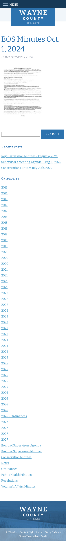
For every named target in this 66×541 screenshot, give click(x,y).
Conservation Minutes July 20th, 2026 (26, 168)
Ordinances (9, 469)
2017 (4, 199)
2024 (4, 340)
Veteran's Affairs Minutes (18, 486)
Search (52, 134)
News (5, 463)
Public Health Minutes (16, 475)
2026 (4, 392)
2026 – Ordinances (14, 416)
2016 (4, 187)
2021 (4, 269)
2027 (4, 422)
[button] (6, 4)
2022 (4, 293)
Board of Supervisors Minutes (21, 451)
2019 (4, 234)
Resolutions (9, 480)
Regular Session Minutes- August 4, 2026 (29, 156)
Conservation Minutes (16, 457)
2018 (4, 217)
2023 (4, 316)
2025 (4, 363)
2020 (4, 252)
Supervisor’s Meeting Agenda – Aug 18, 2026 (31, 162)
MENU (14, 4)
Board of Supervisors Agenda (21, 445)
